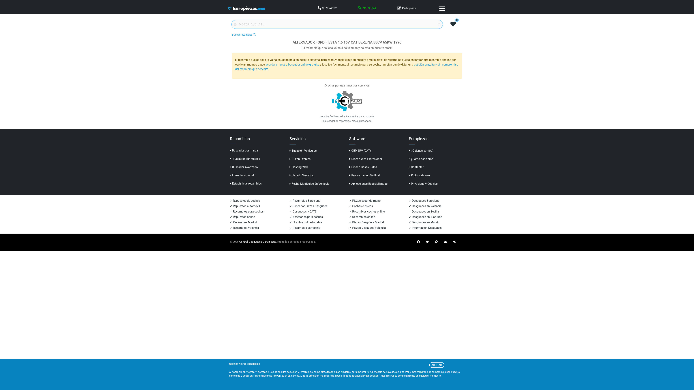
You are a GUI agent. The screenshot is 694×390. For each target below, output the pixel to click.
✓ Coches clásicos (361, 206)
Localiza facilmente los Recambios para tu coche (347, 116)
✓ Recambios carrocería (305, 227)
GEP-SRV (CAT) (361, 150)
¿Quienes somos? (422, 150)
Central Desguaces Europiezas (257, 241)
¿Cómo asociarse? (422, 159)
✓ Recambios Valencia (244, 227)
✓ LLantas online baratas (306, 222)
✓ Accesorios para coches (306, 217)
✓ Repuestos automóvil (245, 206)
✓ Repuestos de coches (245, 200)
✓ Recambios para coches (247, 211)
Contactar (417, 167)
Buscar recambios (242, 34)
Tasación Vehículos (304, 150)
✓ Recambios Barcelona (305, 200)
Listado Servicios (303, 175)
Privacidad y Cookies (424, 183)
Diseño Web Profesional (366, 159)
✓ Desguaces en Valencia (425, 206)
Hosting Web (300, 167)
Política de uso (420, 175)
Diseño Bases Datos (364, 167)
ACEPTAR (437, 365)
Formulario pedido (243, 175)
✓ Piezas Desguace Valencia (367, 227)
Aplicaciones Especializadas (369, 183)
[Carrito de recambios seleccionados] (453, 24)
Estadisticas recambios (247, 183)
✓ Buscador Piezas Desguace (308, 206)
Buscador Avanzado (245, 167)
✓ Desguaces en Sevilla (424, 211)
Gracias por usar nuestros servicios (347, 85)
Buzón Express (301, 159)
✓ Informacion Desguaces (425, 227)
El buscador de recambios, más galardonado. (347, 121)
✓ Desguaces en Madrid (424, 222)
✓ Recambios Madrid (243, 222)
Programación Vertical (365, 175)
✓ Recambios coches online (367, 211)
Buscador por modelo (246, 159)
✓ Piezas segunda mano (365, 200)
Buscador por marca (245, 150)
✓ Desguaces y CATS (303, 211)
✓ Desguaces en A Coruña (425, 217)
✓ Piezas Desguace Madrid (366, 222)
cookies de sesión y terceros (293, 372)
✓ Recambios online (362, 217)
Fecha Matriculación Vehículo (310, 183)
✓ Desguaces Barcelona (424, 200)
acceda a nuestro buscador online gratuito (292, 64)
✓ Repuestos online (242, 217)
